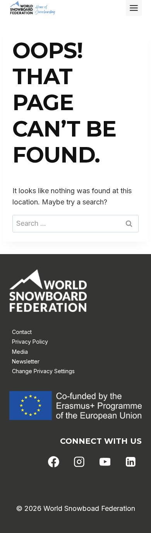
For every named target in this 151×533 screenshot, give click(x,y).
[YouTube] (105, 462)
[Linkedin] (130, 462)
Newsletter (25, 361)
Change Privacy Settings (43, 371)
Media (20, 351)
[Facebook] (54, 462)
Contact (22, 332)
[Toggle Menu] (134, 8)
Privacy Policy (30, 341)
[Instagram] (79, 462)
